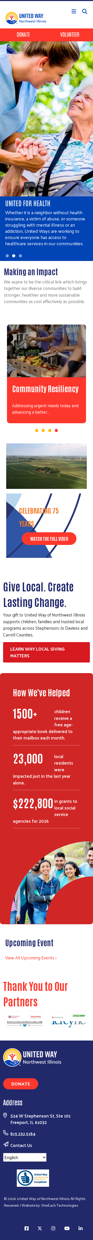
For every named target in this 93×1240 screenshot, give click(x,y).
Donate (23, 34)
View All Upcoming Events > (31, 957)
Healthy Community (41, 388)
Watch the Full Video (49, 538)
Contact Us (21, 1145)
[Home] (46, 0)
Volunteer (69, 34)
